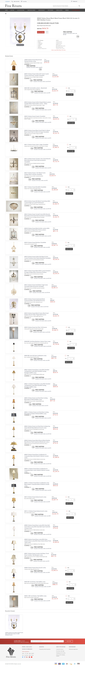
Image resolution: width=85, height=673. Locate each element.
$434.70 (45, 28)
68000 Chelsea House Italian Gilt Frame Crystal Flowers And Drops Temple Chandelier (36, 74)
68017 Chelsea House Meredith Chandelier (35, 187)
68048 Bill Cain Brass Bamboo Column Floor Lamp (37, 341)
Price (45, 59)
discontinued (40, 32)
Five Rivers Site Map (60, 651)
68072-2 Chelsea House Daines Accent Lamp (35, 511)
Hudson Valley (41, 10)
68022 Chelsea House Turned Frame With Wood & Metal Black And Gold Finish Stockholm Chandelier (37, 214)
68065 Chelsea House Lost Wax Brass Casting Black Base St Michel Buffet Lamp (36, 398)
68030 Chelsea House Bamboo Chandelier (35, 242)
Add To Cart (70, 94)
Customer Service (76, 10)
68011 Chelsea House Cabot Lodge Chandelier (36, 144)
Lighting (12, 10)
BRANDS (67, 10)
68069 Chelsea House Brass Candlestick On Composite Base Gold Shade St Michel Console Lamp (36, 456)
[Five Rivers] (13, 5)
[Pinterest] (29, 657)
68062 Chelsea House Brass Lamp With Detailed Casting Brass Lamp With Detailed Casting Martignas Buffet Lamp (36, 371)
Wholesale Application (73, 649)
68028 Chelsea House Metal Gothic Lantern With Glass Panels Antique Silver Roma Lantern (36, 229)
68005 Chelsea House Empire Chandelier (34, 116)
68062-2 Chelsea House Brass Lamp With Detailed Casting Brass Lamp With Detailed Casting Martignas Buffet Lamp (37, 385)
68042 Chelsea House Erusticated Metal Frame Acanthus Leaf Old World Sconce (34, 299)
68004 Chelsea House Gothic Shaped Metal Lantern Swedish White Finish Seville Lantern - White (37, 102)
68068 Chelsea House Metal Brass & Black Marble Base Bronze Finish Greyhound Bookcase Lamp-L (37, 441)
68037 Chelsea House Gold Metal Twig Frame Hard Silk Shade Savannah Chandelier (36, 285)
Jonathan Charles (31, 10)
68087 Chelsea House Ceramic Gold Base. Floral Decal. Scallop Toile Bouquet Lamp (36, 554)
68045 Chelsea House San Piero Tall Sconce (35, 327)
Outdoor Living (20, 10)
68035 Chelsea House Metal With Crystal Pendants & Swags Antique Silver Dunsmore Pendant (37, 271)
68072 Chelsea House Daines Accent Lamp (35, 497)
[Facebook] (24, 657)
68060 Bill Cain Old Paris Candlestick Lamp (35, 355)
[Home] (5, 13)
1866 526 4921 (16, 1)
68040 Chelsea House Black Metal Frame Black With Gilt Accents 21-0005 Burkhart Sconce (14, 633)
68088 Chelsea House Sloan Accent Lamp (35, 567)
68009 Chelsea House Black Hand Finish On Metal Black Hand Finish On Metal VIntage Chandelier (37, 131)
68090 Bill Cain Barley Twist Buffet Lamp (34, 581)
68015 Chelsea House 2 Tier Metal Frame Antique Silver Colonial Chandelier (34, 173)
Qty (67, 90)
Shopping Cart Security (60, 653)
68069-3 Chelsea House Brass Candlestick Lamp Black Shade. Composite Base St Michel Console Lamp (36, 484)
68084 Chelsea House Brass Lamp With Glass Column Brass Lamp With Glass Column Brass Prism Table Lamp (37, 541)
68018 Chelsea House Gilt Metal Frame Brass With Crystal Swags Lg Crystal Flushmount (37, 201)
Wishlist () (75, 1)
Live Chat (25, 1)
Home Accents (59, 10)
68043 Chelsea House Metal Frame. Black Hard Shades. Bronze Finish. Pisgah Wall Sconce (36, 313)
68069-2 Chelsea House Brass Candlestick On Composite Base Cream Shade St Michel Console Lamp (36, 470)
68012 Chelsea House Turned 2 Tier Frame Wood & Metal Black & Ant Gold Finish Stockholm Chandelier (37, 160)
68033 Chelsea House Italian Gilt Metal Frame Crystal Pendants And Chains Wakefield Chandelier (37, 257)
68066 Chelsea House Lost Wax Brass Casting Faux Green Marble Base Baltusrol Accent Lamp (37, 427)
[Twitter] (23, 657)
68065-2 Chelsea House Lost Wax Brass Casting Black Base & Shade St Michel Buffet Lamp (36, 412)
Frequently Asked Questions (44, 649)
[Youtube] (31, 657)
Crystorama (50, 10)
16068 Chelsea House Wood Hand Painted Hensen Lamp (33, 60)
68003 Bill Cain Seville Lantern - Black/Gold (35, 88)
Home (6, 10)
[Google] (27, 657)
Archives (41, 646)
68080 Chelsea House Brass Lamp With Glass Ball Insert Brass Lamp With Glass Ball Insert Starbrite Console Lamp (37, 526)
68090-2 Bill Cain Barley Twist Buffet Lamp (35, 596)
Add (69, 88)
